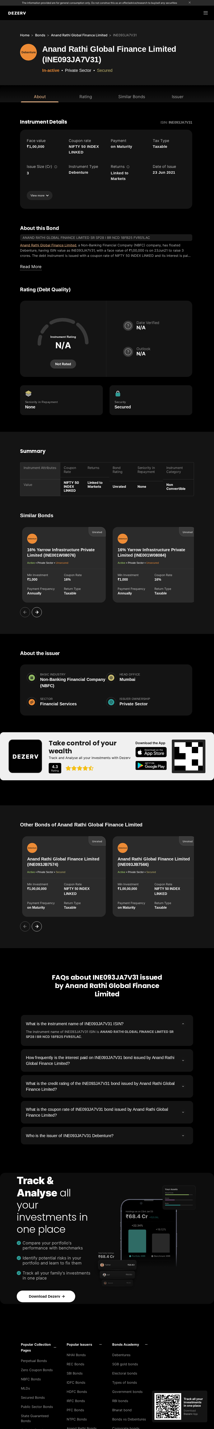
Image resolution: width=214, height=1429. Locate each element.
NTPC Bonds (77, 1419)
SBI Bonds (75, 1373)
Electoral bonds (124, 1373)
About (40, 96)
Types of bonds (124, 1382)
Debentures (121, 1355)
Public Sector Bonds (37, 1407)
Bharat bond (122, 1410)
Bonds (40, 35)
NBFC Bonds (31, 1379)
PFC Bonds (75, 1410)
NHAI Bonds (76, 1355)
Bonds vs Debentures (129, 1419)
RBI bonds (120, 1401)
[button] (38, 1347)
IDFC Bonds (76, 1382)
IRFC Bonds (76, 1401)
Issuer (177, 96)
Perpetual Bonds (34, 1361)
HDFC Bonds (77, 1392)
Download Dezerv (44, 1296)
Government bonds (127, 1392)
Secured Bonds (33, 1397)
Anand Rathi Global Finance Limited (79, 35)
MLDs (25, 1388)
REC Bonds (75, 1364)
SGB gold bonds (125, 1364)
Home (24, 35)
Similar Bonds (131, 96)
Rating (85, 96)
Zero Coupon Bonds (37, 1370)
